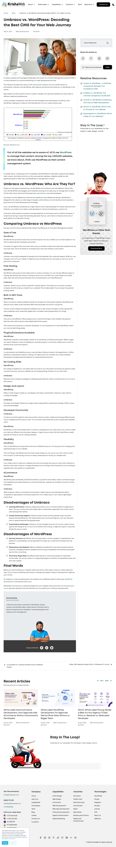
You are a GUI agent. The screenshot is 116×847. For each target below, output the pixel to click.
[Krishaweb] (13, 4)
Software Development (60, 812)
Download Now (96, 248)
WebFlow (97, 819)
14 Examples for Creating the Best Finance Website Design (25, 666)
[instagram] (49, 837)
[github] (62, 837)
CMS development (35, 85)
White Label (42, 4)
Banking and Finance (81, 815)
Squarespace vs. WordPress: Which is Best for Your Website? (97, 114)
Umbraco (43, 193)
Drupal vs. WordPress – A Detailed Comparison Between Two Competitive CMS (97, 86)
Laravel (97, 809)
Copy (107, 67)
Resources (88, 4)
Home (6, 13)
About (30, 4)
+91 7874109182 (8, 807)
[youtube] (75, 837)
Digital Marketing (58, 819)
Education (77, 796)
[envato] (58, 837)
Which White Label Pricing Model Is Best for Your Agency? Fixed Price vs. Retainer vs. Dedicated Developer (57, 714)
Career (34, 815)
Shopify (97, 806)
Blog (13, 13)
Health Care (77, 799)
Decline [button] (13, 843)
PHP (95, 812)
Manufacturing (78, 802)
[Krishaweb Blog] (21, 698)
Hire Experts (36, 806)
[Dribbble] (66, 837)
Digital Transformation (60, 815)
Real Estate (77, 812)
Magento (97, 802)
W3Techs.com (15, 145)
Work (80, 4)
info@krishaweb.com (11, 795)
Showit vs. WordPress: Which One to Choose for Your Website (97, 108)
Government (77, 806)
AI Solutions (56, 802)
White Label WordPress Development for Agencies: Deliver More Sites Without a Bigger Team (18, 714)
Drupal (96, 799)
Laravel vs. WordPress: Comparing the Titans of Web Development (97, 101)
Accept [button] (5, 843)
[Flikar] (71, 837)
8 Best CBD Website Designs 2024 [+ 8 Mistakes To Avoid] (89, 664)
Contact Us (103, 4)
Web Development (22, 31)
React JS (97, 815)
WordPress (66, 152)
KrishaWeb (95, 842)
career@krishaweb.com (12, 803)
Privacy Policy (11, 838)
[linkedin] (45, 837)
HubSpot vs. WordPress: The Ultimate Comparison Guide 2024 (96, 94)
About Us (35, 799)
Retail (75, 809)
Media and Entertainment (78, 820)
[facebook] (40, 837)
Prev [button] (101, 681)
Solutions (69, 4)
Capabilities (56, 4)
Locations (35, 822)
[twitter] (53, 837)
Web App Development (60, 809)
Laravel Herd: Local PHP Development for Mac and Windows (91, 713)
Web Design (56, 799)
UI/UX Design (57, 796)
